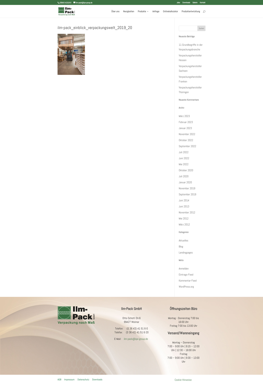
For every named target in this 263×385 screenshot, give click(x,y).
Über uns (115, 11)
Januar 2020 (185, 182)
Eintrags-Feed (186, 274)
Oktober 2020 (186, 170)
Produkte (142, 11)
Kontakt (202, 3)
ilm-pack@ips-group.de (136, 339)
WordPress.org (186, 286)
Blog (181, 246)
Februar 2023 (186, 122)
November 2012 (187, 212)
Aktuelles (183, 240)
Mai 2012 (183, 218)
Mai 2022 (183, 164)
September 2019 (187, 194)
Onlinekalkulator (170, 11)
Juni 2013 (184, 206)
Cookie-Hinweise (183, 380)
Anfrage (155, 11)
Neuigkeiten (128, 11)
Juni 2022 (184, 158)
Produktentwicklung (191, 11)
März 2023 (184, 116)
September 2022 (187, 146)
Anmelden (184, 268)
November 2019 (187, 188)
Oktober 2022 (186, 140)
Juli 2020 (183, 176)
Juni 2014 (184, 200)
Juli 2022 (183, 152)
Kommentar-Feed (188, 280)
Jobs (178, 3)
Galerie (195, 3)
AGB (59, 379)
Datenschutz (83, 379)
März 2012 (184, 224)
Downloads (186, 3)
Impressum (69, 379)
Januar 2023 (185, 128)
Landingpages (186, 252)
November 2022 (187, 134)
